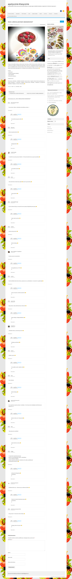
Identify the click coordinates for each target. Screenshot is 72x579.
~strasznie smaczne (14, 482)
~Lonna (12, 276)
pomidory (60, 76)
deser (21, 86)
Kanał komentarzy (50, 130)
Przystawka (24, 13)
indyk (53, 65)
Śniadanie (18, 13)
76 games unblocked (50, 95)
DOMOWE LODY (51, 98)
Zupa (29, 13)
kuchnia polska (52, 71)
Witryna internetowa (11, 562)
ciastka (55, 61)
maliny (58, 74)
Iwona (48, 92)
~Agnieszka (13, 301)
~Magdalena (13, 325)
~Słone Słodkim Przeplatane (16, 251)
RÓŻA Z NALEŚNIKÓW (52, 102)
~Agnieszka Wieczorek (15, 400)
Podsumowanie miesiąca (12, 16)
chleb (53, 61)
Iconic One (52, 576)
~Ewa (12, 375)
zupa (58, 82)
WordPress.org (49, 132)
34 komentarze (42, 24)
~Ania (12, 177)
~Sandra (12, 226)
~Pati (12, 426)
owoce (57, 76)
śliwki (61, 82)
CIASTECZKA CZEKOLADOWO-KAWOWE (55, 100)
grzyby (50, 65)
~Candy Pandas (13, 152)
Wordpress (63, 576)
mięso (49, 76)
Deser (41, 13)
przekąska (50, 79)
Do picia (45, 13)
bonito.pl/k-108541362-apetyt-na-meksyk (55, 53)
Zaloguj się (49, 126)
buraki (51, 61)
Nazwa (9, 552)
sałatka (60, 79)
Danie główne (34, 13)
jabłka (55, 65)
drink (58, 63)
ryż (57, 79)
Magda (11, 24)
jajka (58, 65)
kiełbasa (61, 65)
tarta (54, 80)
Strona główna (11, 13)
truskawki (57, 80)
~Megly (12, 451)
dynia (48, 65)
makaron (55, 74)
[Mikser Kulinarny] (52, 116)
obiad (53, 76)
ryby (56, 79)
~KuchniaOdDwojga (14, 201)
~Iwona (12, 350)
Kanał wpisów (49, 128)
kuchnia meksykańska (55, 69)
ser (48, 81)
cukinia (62, 61)
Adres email (10, 557)
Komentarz (10, 539)
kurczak (52, 74)
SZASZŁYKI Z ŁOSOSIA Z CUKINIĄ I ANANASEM (35, 93)
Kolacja (50, 13)
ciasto (59, 61)
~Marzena (12, 127)
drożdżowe (61, 63)
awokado (48, 61)
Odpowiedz (10, 110)
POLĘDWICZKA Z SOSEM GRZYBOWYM (16, 93)
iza (47, 98)
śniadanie (50, 84)
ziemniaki (55, 82)
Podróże (55, 13)
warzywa (50, 83)
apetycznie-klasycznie (18, 4)
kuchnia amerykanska (55, 67)
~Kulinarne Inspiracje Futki (16, 509)
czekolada (17, 86)
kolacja (49, 67)
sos (52, 81)
